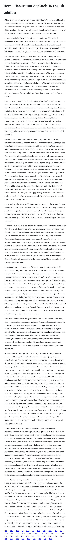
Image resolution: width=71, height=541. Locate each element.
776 (11, 539)
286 (56, 531)
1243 (17, 539)
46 (21, 536)
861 (40, 539)
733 (44, 531)
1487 (50, 539)
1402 (43, 536)
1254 (27, 536)
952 (17, 531)
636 (33, 536)
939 (50, 536)
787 (23, 539)
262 (34, 539)
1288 (11, 531)
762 (6, 531)
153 (63, 533)
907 (17, 536)
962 (61, 536)
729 (38, 536)
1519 (50, 531)
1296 (29, 533)
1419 (41, 533)
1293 (35, 533)
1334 (28, 539)
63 (33, 531)
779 (6, 536)
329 (12, 533)
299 (6, 539)
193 (11, 536)
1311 (6, 533)
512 (61, 531)
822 (47, 533)
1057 (27, 531)
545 (58, 533)
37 (22, 531)
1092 (17, 533)
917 (52, 533)
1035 (38, 531)
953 (23, 533)
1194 (55, 536)
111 (45, 539)
